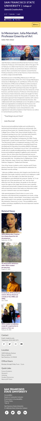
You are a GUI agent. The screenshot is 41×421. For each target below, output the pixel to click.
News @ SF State (7, 379)
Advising (4, 375)
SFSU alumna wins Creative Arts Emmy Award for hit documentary (10, 236)
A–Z (5, 14)
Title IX (6, 403)
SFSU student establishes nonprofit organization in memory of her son (10, 326)
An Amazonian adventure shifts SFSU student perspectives (9, 265)
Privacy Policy (8, 401)
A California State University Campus (15, 408)
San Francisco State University (13, 406)
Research (4, 373)
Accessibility (8, 395)
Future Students (7, 371)
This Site (17, 20)
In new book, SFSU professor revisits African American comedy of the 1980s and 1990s (10, 296)
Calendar (12, 14)
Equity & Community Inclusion (13, 397)
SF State (9, 20)
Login (18, 14)
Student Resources (8, 377)
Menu (36, 25)
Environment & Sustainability (13, 399)
